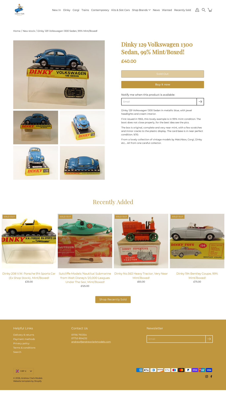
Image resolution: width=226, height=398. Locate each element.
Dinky (66, 10)
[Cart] (210, 10)
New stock (29, 30)
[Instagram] (206, 376)
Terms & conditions (24, 347)
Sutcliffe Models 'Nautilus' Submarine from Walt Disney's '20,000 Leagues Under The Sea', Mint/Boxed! (85, 278)
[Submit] (209, 339)
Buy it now (162, 84)
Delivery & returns (23, 334)
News (156, 10)
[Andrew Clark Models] (19, 10)
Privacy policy (21, 343)
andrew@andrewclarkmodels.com (91, 341)
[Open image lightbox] (35, 128)
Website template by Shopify (27, 381)
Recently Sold (182, 10)
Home (16, 30)
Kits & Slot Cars (120, 10)
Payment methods (24, 339)
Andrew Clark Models (31, 378)
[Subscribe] (200, 101)
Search (17, 352)
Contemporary (100, 10)
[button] (203, 10)
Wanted (167, 10)
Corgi (76, 10)
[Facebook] (211, 376)
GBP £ (23, 371)
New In (56, 10)
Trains (85, 10)
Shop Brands (140, 10)
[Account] (197, 10)
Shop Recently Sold (113, 299)
